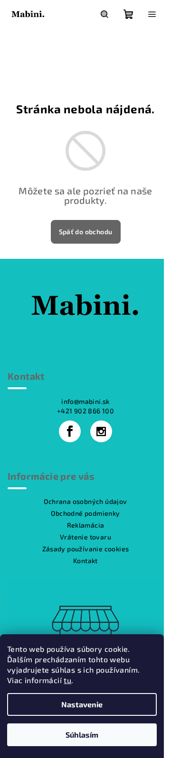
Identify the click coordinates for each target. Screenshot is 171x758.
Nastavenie (82, 704)
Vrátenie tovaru (85, 537)
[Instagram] (101, 431)
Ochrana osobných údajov (85, 501)
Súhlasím (82, 734)
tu (67, 680)
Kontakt (85, 561)
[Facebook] (70, 431)
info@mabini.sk (85, 401)
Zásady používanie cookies (85, 549)
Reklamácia (85, 525)
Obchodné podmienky (85, 513)
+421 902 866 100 (85, 411)
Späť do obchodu (86, 232)
